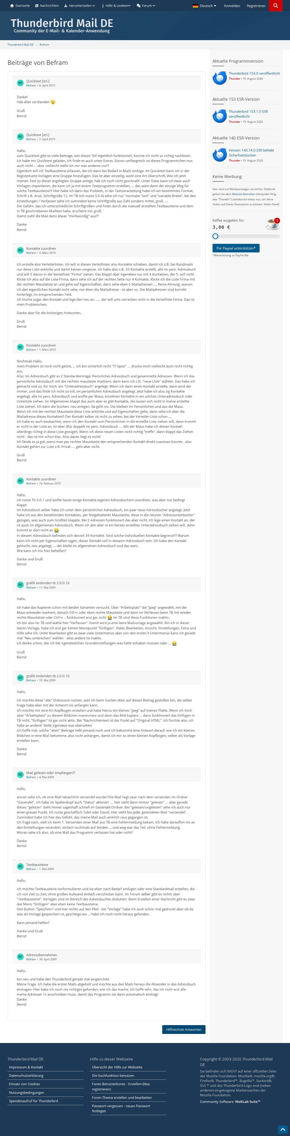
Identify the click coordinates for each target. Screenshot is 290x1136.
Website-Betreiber (243, 194)
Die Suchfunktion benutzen (113, 1075)
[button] (205, 5)
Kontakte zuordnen (41, 248)
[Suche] (276, 5)
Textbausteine (37, 864)
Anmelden (232, 5)
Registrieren (256, 5)
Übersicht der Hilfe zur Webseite (117, 1067)
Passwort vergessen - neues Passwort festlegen (121, 1108)
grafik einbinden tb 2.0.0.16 (48, 583)
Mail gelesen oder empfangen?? (50, 772)
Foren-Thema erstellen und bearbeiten (122, 1097)
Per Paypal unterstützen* (236, 248)
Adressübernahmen (41, 955)
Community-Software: (230, 1101)
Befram (31, 85)
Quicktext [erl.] (37, 81)
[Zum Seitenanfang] (283, 1130)
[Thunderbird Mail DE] (145, 26)
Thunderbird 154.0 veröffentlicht (254, 73)
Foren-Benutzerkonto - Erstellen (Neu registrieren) (121, 1086)
